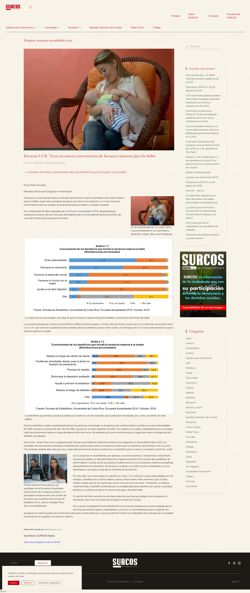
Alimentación (192, 348)
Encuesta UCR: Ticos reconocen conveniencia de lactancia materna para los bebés (90, 155)
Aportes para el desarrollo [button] (19, 27)
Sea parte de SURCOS (233, 16)
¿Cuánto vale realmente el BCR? (202, 177)
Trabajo (157, 27)
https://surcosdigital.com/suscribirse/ (42, 542)
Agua (188, 338)
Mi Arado (190, 437)
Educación (191, 402)
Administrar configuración (49, 583)
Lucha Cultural (193, 427)
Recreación (191, 451)
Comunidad (191, 377)
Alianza (189, 343)
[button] (30, 7)
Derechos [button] (73, 27)
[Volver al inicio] (13, 7)
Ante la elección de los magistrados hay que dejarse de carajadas (202, 226)
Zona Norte (191, 486)
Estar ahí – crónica (195, 190)
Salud (189, 456)
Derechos (61, 163)
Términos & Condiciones (118, 581)
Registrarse (43, 563)
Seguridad (191, 461)
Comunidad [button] (51, 27)
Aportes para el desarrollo (199, 358)
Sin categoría (192, 466)
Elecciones (191, 412)
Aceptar (13, 583)
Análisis (190, 353)
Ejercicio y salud (194, 407)
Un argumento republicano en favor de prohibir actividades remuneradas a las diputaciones (202, 199)
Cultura (189, 387)
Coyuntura (191, 382)
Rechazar (28, 583)
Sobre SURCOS (193, 16)
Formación (191, 422)
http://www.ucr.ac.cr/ (53, 529)
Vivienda (190, 481)
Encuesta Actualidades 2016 (83, 211)
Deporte (190, 392)
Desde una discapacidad (198, 172)
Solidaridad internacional (198, 471)
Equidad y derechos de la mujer (106, 27)
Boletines (190, 368)
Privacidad (138, 581)
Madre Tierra (137, 27)
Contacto (213, 16)
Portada (176, 16)
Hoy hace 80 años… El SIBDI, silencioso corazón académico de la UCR (202, 79)
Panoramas (191, 442)
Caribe (189, 373)
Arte (188, 363)
